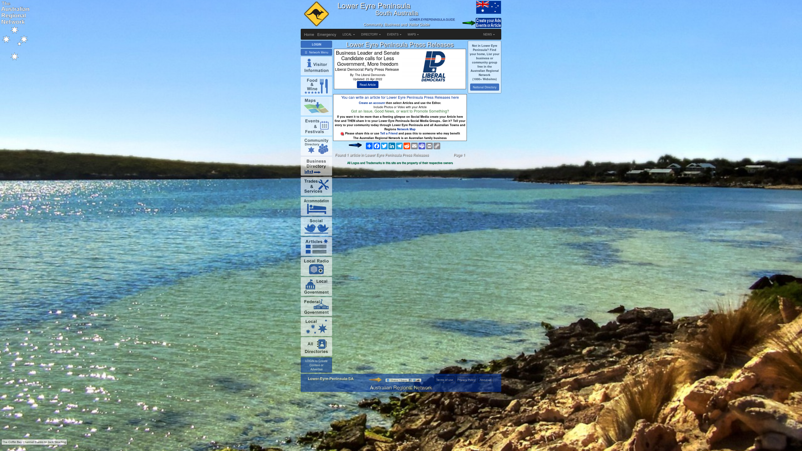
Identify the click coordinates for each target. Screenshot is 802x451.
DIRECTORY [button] (370, 34)
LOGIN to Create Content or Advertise (316, 365)
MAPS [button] (412, 34)
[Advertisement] (400, 199)
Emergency (326, 34)
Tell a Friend (389, 133)
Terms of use (444, 379)
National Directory (484, 87)
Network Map (406, 129)
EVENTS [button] (393, 34)
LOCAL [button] (348, 34)
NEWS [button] (488, 34)
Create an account (372, 103)
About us (485, 379)
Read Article (368, 84)
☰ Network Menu (316, 52)
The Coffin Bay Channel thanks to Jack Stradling (34, 442)
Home (309, 34)
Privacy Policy (466, 379)
